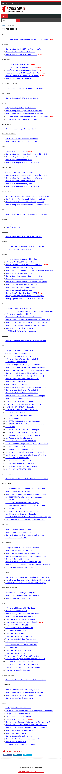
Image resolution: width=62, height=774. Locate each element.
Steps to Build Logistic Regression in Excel (21, 119)
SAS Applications (12, 418)
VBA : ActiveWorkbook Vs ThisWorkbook (21, 622)
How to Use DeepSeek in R (15, 733)
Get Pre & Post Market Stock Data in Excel (21, 139)
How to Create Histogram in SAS (18, 529)
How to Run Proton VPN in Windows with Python (24, 279)
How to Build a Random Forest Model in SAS (22, 553)
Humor (4, 219)
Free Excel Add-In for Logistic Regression (21, 592)
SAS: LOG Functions (13, 508)
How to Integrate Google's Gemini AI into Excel (23, 111)
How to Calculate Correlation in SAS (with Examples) (25, 556)
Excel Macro (6, 124)
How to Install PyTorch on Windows (19, 273)
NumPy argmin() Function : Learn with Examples (24, 298)
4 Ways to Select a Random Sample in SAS (21, 359)
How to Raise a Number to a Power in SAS (21, 390)
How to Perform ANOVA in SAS (17, 559)
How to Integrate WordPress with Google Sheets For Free (27, 205)
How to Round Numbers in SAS (17, 491)
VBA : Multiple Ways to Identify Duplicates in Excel (25, 659)
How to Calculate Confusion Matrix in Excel (22, 595)
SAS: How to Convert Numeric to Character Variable (25, 455)
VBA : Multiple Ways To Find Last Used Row (22, 656)
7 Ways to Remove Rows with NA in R (19, 314)
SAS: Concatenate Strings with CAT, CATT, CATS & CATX (26, 444)
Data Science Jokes (12, 227)
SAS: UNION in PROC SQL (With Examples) (22, 466)
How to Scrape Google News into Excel (20, 129)
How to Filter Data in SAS (15, 381)
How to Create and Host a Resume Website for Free (25, 341)
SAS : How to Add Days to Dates (17, 412)
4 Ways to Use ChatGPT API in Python (20, 172)
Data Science (6, 93)
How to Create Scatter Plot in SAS (18, 532)
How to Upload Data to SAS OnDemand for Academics (26, 479)
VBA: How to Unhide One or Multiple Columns (23, 662)
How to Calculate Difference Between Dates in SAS (25, 367)
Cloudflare (6, 59)
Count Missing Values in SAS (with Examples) (23, 364)
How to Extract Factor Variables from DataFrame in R (26, 322)
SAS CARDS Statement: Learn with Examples (22, 421)
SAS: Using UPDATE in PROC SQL (18, 249)
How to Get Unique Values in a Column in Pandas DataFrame (29, 270)
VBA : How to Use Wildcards (16, 653)
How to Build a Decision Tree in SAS (19, 550)
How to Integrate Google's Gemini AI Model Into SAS (26, 154)
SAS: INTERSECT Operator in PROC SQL (20, 463)
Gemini (4, 146)
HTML (4, 209)
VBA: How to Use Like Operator (17, 670)
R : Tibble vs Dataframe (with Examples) (21, 331)
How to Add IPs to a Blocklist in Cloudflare (22, 76)
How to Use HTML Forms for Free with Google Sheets (26, 214)
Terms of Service (37, 771)
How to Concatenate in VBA (16, 611)
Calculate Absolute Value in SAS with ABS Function (25, 488)
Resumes (5, 336)
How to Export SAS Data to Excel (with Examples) (24, 376)
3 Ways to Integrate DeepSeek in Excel (20, 108)
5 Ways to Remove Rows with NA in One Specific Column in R (29, 311)
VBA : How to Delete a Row (15, 630)
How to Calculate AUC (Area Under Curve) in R (23, 98)
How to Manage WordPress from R (19, 328)
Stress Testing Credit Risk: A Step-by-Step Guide (24, 88)
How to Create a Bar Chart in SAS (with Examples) (24, 535)
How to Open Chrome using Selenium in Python (24, 276)
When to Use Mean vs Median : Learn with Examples (25, 583)
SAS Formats (10, 427)
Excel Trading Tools (9, 134)
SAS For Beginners (8, 474)
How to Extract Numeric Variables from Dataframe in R (27, 325)
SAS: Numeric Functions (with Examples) (21, 514)
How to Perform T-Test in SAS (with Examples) (23, 562)
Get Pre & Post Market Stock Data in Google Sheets (25, 199)
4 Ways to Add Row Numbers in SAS (19, 353)
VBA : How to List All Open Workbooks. (20, 639)
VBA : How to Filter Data (14, 633)
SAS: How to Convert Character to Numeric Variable (25, 452)
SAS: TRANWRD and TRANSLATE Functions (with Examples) (28, 517)
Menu (4, 16)
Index (11, 3)
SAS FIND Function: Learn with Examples (21, 500)
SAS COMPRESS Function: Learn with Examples (23, 497)
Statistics (5, 572)
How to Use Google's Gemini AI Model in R (22, 162)
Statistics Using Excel (9, 588)
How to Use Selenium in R (15, 742)
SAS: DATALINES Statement (16, 446)
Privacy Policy (24, 771)
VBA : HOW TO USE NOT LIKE (16, 625)
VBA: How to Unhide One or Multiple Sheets (22, 667)
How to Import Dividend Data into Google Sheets (24, 202)
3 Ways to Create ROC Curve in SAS (19, 350)
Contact (18, 3)
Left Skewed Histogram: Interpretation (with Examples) (27, 577)
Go (18, 20)
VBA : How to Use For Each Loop (18, 650)
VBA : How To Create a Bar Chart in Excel (21, 619)
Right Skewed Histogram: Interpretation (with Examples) (27, 580)
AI (3, 34)
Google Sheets (7, 191)
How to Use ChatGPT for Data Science (20, 52)
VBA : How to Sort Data (14, 647)
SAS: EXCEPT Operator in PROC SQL (19, 449)
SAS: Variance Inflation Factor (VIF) (19, 567)
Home (4, 25)
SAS (3, 345)
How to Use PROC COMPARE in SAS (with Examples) (25, 396)
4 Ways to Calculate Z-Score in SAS (18, 356)
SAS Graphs (6, 524)
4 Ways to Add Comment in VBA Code (20, 608)
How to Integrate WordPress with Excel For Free (24, 113)
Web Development (8, 675)
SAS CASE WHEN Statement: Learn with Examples (24, 246)
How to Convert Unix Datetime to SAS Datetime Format (27, 370)
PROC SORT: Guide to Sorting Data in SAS (21, 410)
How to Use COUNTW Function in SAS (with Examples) (26, 494)
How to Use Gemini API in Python (18, 160)
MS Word (5, 232)
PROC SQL (5, 241)
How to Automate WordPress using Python (22, 267)
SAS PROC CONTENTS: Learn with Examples (22, 429)
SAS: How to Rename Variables (17, 458)
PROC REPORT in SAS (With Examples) (20, 407)
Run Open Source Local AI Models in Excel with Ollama (26, 39)
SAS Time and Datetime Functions (18, 438)
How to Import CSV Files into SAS (18, 384)
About (4, 3)
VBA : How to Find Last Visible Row (18, 636)
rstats (4, 703)
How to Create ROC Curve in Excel (18, 598)
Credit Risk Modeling (9, 83)
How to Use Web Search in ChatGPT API (21, 55)
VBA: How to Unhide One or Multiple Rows (22, 664)
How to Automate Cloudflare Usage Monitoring (24, 265)
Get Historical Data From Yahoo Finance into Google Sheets (28, 196)
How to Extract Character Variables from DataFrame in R (27, 320)
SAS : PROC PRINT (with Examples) (18, 415)
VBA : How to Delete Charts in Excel (19, 628)
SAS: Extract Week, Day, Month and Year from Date (25, 505)
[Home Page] (13, 9)
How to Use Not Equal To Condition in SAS (21, 393)
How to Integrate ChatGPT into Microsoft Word (23, 49)
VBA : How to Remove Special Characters (21, 645)
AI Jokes (8, 224)
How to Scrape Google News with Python (21, 284)
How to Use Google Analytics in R (18, 736)
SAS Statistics (6, 543)
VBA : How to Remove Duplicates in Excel (21, 642)
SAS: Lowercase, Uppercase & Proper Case (22, 511)
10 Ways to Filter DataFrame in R (18, 308)
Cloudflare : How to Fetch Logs (17, 64)
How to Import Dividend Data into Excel (21, 141)
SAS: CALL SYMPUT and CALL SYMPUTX (20, 441)
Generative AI (6, 167)
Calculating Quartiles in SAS (16, 362)
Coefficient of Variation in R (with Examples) (22, 716)
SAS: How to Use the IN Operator (18, 460)
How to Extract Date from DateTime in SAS (22, 379)
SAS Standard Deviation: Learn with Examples (23, 435)
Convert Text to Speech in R (16, 151)
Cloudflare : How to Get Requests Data (20, 70)
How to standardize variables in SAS (19, 398)
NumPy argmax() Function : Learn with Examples (24, 296)
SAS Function (6, 484)
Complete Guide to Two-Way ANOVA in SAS (22, 548)
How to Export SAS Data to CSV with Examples (23, 373)
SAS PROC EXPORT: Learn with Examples (21, 432)
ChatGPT (5, 44)
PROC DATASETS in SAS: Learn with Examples (23, 404)
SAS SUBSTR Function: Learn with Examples (22, 503)
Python (4, 254)
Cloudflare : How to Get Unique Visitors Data (22, 73)
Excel (4, 103)
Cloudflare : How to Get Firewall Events (20, 67)
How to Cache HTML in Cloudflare (18, 78)
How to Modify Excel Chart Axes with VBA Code (23, 614)
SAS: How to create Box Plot (16, 538)
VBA (3, 603)
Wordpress (6, 685)
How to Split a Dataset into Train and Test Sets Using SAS (27, 564)
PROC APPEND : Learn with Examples (20, 401)
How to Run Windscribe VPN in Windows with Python (26, 282)
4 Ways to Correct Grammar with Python (21, 259)
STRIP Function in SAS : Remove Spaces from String (25, 520)
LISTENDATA (38, 768)
